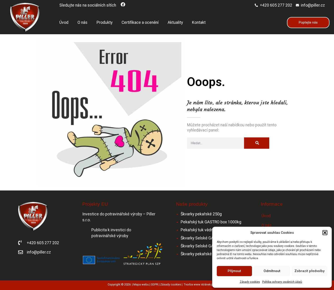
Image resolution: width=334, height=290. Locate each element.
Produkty (104, 22)
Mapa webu (141, 284)
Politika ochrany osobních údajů (282, 281)
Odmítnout (272, 271)
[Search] (256, 143)
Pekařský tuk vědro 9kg (201, 230)
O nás (82, 22)
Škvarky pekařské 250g (201, 214)
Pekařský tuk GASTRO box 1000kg (211, 222)
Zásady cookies (250, 281)
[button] (325, 232)
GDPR (154, 284)
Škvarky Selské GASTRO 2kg (206, 246)
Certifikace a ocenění (140, 22)
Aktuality (175, 22)
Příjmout (234, 271)
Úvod (63, 22)
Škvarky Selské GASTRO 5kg (206, 238)
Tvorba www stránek (197, 284)
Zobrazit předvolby (309, 271)
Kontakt (199, 22)
